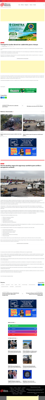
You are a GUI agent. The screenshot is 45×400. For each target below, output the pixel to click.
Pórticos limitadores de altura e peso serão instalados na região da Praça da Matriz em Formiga (30, 352)
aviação (16, 284)
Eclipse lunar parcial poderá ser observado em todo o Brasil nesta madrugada (14, 367)
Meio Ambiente (15, 393)
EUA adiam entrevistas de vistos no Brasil (35, 106)
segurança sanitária (18, 286)
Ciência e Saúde (13, 390)
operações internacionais (4, 286)
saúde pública (12, 286)
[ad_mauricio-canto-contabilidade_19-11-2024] (22, 142)
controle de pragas (24, 284)
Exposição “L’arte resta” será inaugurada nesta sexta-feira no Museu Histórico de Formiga (29, 382)
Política (21, 393)
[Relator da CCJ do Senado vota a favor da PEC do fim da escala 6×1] (12, 344)
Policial (15, 387)
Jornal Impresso (20, 392)
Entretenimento (23, 391)
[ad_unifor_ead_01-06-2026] (22, 151)
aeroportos (2, 284)
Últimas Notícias (4, 46)
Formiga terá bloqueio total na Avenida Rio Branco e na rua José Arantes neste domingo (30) (34, 294)
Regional (19, 387)
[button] (42, 111)
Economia (17, 391)
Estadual (23, 387)
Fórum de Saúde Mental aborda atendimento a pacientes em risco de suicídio (29, 367)
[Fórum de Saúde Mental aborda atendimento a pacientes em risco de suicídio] (27, 359)
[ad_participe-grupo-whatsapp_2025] (22, 90)
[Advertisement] (22, 15)
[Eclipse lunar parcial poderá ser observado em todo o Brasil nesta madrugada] (12, 359)
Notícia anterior (6, 104)
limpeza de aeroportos (32, 284)
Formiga (11, 387)
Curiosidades (11, 391)
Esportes (13, 392)
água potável (8, 284)
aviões (19, 284)
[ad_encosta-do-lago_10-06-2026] (22, 36)
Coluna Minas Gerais (21, 390)
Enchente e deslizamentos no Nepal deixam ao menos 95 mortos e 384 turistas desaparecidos (10, 294)
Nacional (2, 132)
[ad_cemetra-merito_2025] (22, 27)
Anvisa (12, 284)
